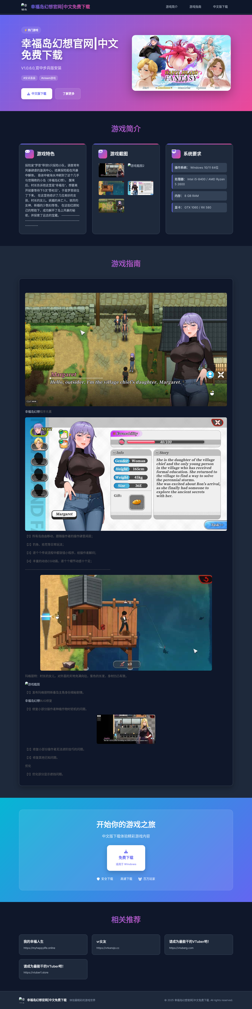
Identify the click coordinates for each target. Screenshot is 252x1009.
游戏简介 (172, 6)
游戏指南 (195, 6)
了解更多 (69, 93)
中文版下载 (220, 6)
